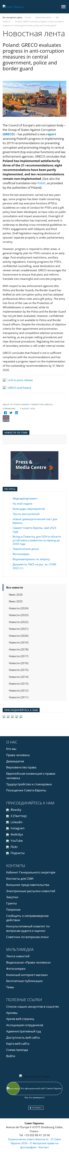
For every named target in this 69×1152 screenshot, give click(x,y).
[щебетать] (11, 413)
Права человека (18, 755)
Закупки (12, 897)
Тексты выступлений (26, 514)
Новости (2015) (18, 670)
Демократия (15, 761)
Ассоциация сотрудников (24, 1025)
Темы (10, 987)
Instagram (17, 828)
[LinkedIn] (16, 413)
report (51, 134)
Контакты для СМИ (19, 878)
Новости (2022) (18, 622)
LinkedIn (16, 822)
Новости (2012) (18, 690)
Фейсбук (16, 834)
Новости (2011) (18, 697)
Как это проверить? (35, 1097)
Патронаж (13, 909)
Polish (41, 183)
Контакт (44, 1147)
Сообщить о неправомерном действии (27, 918)
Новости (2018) (18, 649)
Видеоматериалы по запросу (31, 559)
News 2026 (16, 594)
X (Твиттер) (18, 816)
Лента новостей (18, 956)
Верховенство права (21, 767)
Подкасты (17, 853)
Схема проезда (17, 1050)
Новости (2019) (18, 642)
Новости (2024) (18, 608)
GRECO (9, 134)
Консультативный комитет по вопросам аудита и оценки (28, 928)
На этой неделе (22, 503)
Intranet (36, 1107)
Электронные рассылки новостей (30, 891)
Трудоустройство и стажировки (29, 784)
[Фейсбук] (5, 413)
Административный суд (23, 1031)
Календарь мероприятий (29, 508)
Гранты (11, 903)
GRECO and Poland (19, 387)
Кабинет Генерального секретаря (30, 872)
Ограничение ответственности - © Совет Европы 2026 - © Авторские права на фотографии (34, 1143)
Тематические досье (26, 549)
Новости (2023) (18, 615)
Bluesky (15, 810)
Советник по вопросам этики (27, 937)
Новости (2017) (18, 656)
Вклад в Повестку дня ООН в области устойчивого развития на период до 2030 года (37, 540)
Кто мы (11, 749)
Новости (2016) (18, 663)
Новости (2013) (18, 683)
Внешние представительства (27, 885)
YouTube (16, 841)
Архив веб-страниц (20, 1019)
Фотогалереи (21, 554)
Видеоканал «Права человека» (28, 962)
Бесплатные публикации (24, 981)
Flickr (14, 847)
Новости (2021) (18, 628)
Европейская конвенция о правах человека (30, 775)
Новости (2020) (18, 635)
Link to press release (20, 380)
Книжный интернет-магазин (27, 975)
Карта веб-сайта (17, 1043)
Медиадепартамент (25, 498)
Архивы (12, 1013)
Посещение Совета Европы (26, 790)
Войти (10, 1056)
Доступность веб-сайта (23, 1037)
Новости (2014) (18, 677)
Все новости (14, 587)
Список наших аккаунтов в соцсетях (32, 1006)
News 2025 (16, 601)
